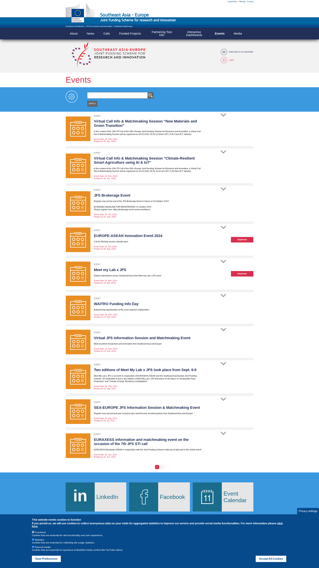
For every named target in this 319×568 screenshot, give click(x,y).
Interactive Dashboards (194, 33)
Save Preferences (46, 558)
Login (231, 60)
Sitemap (242, 1)
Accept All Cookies (271, 558)
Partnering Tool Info (162, 33)
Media (238, 33)
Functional (40, 532)
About (74, 33)
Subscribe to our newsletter (241, 52)
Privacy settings (308, 511)
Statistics (39, 539)
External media (43, 547)
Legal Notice (232, 1)
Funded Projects (130, 33)
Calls (106, 33)
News (90, 33)
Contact (250, 1)
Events (220, 33)
